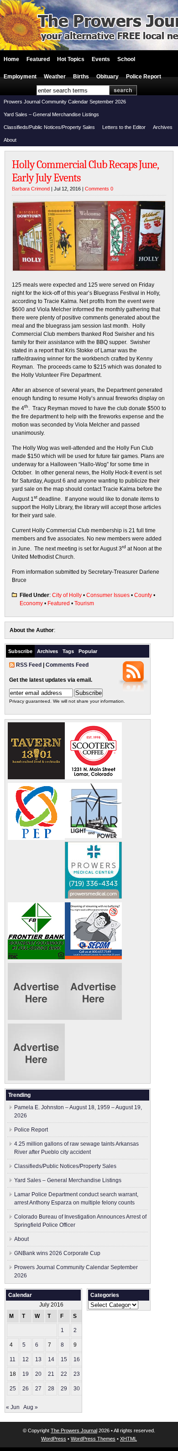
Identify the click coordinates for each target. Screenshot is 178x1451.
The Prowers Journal (74, 1430)
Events (101, 59)
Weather (55, 76)
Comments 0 (99, 188)
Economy (31, 603)
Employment (20, 76)
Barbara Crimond (31, 188)
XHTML (128, 1438)
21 (51, 1374)
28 (51, 1388)
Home (11, 59)
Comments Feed (67, 665)
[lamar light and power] (93, 836)
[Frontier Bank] (36, 957)
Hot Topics (70, 59)
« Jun (13, 1407)
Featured (38, 59)
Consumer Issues (108, 595)
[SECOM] (93, 957)
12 (25, 1359)
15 (64, 1359)
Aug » (30, 1407)
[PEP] (36, 838)
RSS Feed (29, 665)
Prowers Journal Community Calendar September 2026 (65, 101)
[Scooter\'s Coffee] (93, 777)
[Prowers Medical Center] (93, 897)
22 (64, 1374)
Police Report (143, 76)
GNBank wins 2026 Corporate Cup (57, 1253)
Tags (68, 651)
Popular (88, 651)
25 (13, 1388)
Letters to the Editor (124, 127)
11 (13, 1359)
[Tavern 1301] (36, 777)
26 (25, 1388)
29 (64, 1388)
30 (76, 1388)
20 (38, 1374)
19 (25, 1374)
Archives (163, 127)
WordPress (53, 1438)
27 (38, 1388)
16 (76, 1359)
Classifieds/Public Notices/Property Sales (49, 127)
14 (51, 1359)
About (10, 140)
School (126, 59)
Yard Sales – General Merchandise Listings (51, 114)
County (143, 595)
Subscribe (20, 651)
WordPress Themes (93, 1438)
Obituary (107, 76)
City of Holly (67, 595)
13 (38, 1359)
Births (81, 76)
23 (76, 1374)
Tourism (84, 603)
